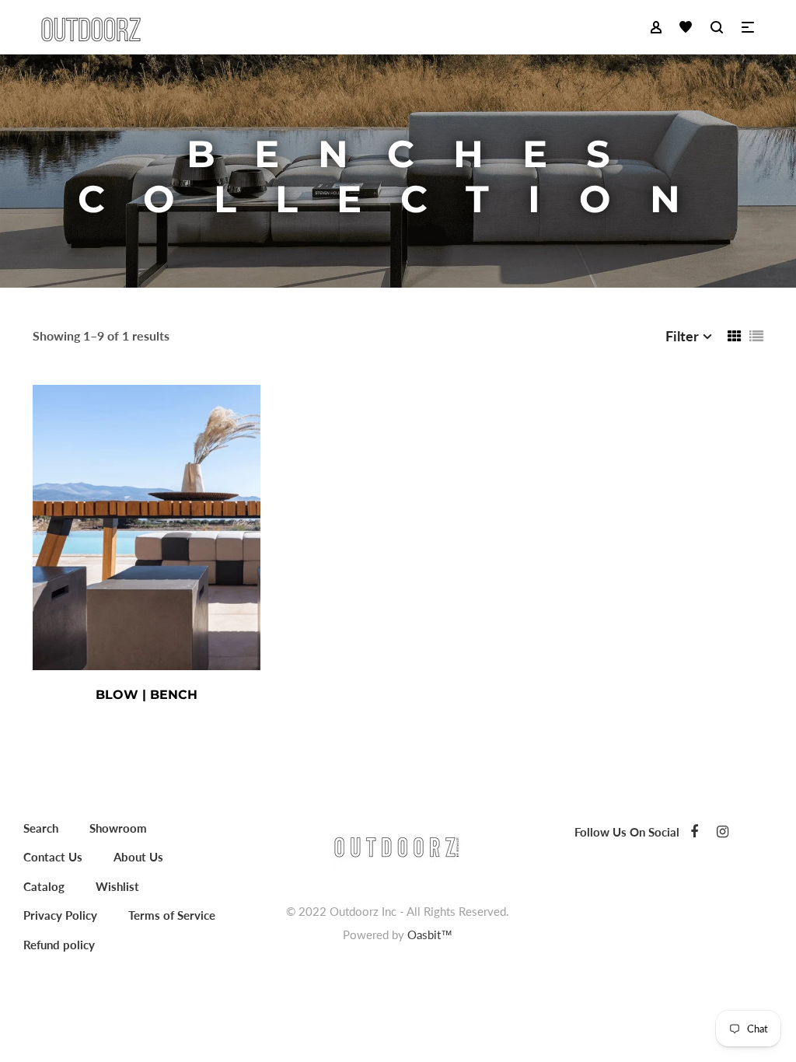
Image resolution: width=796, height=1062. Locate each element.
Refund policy (59, 945)
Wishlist (117, 886)
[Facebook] (694, 831)
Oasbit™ (429, 934)
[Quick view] (218, 694)
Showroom (118, 828)
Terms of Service (171, 915)
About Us (138, 857)
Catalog (44, 886)
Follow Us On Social (626, 832)
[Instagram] (722, 831)
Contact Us (52, 857)
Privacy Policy (60, 915)
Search (40, 828)
